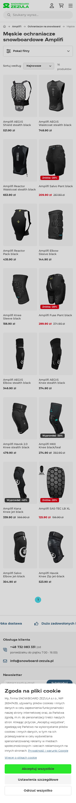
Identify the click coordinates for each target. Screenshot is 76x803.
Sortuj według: (12, 66)
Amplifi (16, 26)
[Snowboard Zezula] (16, 5)
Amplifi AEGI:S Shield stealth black (17, 123)
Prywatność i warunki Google (48, 751)
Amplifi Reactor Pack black (14, 252)
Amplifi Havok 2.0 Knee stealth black (16, 445)
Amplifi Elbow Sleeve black (48, 252)
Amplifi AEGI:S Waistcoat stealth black (55, 123)
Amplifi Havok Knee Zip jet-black (52, 574)
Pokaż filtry (21, 51)
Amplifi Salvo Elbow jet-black (14, 574)
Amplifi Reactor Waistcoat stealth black (19, 187)
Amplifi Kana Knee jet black (13, 510)
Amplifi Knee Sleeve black (12, 316)
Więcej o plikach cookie (21, 758)
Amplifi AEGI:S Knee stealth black (52, 381)
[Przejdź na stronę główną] (4, 26)
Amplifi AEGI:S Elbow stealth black (17, 381)
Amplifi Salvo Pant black (56, 186)
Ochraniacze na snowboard (44, 26)
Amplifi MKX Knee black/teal (50, 445)
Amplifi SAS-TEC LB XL (54, 508)
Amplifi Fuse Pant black (55, 315)
